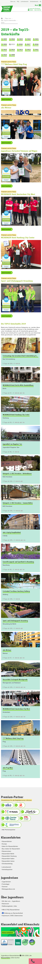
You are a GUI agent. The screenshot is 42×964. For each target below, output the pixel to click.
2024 (13, 39)
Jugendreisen (6, 881)
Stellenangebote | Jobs (9, 906)
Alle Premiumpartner (8, 829)
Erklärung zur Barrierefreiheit (13, 913)
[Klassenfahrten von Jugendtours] (2, 18)
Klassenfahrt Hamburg (9, 856)
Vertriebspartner (7, 869)
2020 (5, 44)
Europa (4, 844)
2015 (5, 50)
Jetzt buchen (6, 99)
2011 (37, 50)
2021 (37, 39)
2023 (21, 39)
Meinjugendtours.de (8, 889)
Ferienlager (5, 884)
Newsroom (5, 903)
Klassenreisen (6, 851)
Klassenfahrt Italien (8, 858)
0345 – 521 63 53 (35, 10)
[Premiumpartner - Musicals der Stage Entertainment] (25, 818)
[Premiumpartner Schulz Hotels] (30, 811)
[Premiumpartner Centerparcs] (9, 818)
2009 (13, 55)
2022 (29, 39)
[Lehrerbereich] (40, 2)
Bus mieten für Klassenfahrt (11, 849)
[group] (21, 558)
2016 (36, 44)
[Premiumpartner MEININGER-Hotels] (19, 805)
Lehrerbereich (24, 1)
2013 (21, 50)
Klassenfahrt (5, 957)
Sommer (5, 886)
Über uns (12, 1)
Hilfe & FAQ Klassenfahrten (11, 909)
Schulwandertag (7, 863)
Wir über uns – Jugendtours (11, 901)
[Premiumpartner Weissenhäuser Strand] (11, 825)
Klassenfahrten (7, 841)
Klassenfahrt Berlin (8, 853)
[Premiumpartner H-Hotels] (10, 811)
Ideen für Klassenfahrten (10, 846)
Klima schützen (7, 932)
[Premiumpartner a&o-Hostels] (7, 805)
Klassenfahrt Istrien (8, 861)
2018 (20, 44)
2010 (5, 55)
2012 (29, 50)
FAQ (18, 1)
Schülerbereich (34, 1)
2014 (13, 50)
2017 (28, 44)
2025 (5, 39)
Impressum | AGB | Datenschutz (12, 915)
